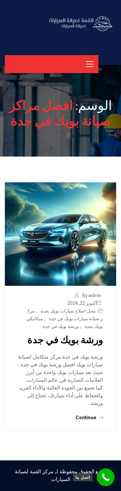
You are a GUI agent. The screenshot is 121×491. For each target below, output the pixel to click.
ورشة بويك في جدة (61, 326)
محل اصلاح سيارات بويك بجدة (68, 310)
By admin (91, 295)
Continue (87, 417)
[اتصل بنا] (106, 477)
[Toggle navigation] (89, 64)
